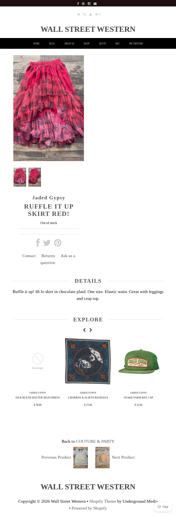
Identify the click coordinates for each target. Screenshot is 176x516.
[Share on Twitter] (47, 244)
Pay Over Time (136, 43)
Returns (48, 255)
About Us (69, 43)
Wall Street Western (88, 29)
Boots (102, 43)
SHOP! (87, 43)
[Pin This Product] (57, 244)
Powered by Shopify (89, 508)
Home (36, 43)
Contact (29, 255)
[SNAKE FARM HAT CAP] (138, 383)
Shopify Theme (102, 501)
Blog (52, 43)
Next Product (123, 457)
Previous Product (56, 457)
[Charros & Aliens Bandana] (88, 383)
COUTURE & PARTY (95, 441)
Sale (117, 43)
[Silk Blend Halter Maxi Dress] (38, 383)
